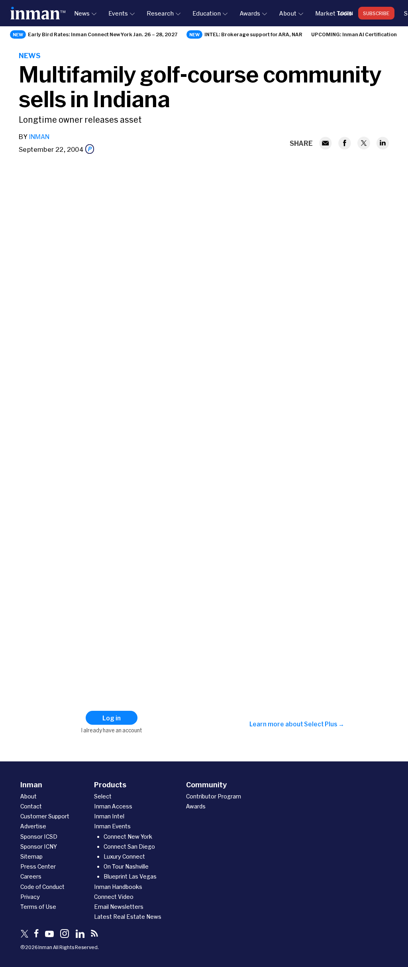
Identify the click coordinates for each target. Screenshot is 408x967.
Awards (249, 13)
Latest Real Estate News (127, 916)
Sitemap (31, 856)
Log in (345, 13)
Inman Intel (109, 816)
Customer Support (44, 816)
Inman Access (113, 806)
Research (160, 13)
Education (206, 13)
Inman (39, 136)
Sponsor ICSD (38, 836)
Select (103, 796)
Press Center (38, 866)
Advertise (33, 826)
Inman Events (112, 826)
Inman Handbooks (118, 886)
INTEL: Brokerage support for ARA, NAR (253, 34)
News (82, 13)
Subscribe (376, 13)
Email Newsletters (118, 906)
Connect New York (128, 836)
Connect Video (113, 896)
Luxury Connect (124, 856)
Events (118, 13)
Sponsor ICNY (38, 846)
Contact (31, 806)
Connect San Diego (129, 846)
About (287, 13)
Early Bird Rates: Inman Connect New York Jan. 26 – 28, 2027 (103, 34)
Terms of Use (38, 906)
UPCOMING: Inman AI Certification (354, 34)
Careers (30, 876)
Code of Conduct (42, 886)
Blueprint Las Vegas (130, 876)
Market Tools (333, 13)
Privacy (30, 896)
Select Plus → (324, 724)
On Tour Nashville (126, 866)
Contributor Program (213, 796)
